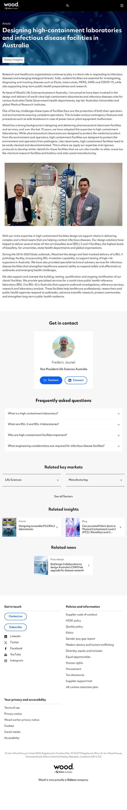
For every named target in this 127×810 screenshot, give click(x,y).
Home (7, 60)
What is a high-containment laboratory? (33, 413)
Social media (12, 732)
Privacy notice (13, 714)
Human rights (74, 663)
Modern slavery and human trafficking (90, 645)
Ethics (69, 633)
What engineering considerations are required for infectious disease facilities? (56, 446)
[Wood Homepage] (11, 5)
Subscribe (15, 627)
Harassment (73, 669)
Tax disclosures (75, 675)
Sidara (71, 780)
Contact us (15, 616)
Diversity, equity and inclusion (84, 651)
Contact (53, 380)
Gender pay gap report (80, 639)
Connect (77, 380)
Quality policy (74, 627)
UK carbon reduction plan (82, 687)
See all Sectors (63, 496)
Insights (18, 60)
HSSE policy (73, 621)
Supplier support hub (79, 681)
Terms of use (12, 708)
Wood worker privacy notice (21, 720)
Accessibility (11, 738)
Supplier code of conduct (81, 615)
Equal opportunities (78, 657)
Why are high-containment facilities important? (37, 435)
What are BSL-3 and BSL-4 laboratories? (33, 424)
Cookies (9, 726)
